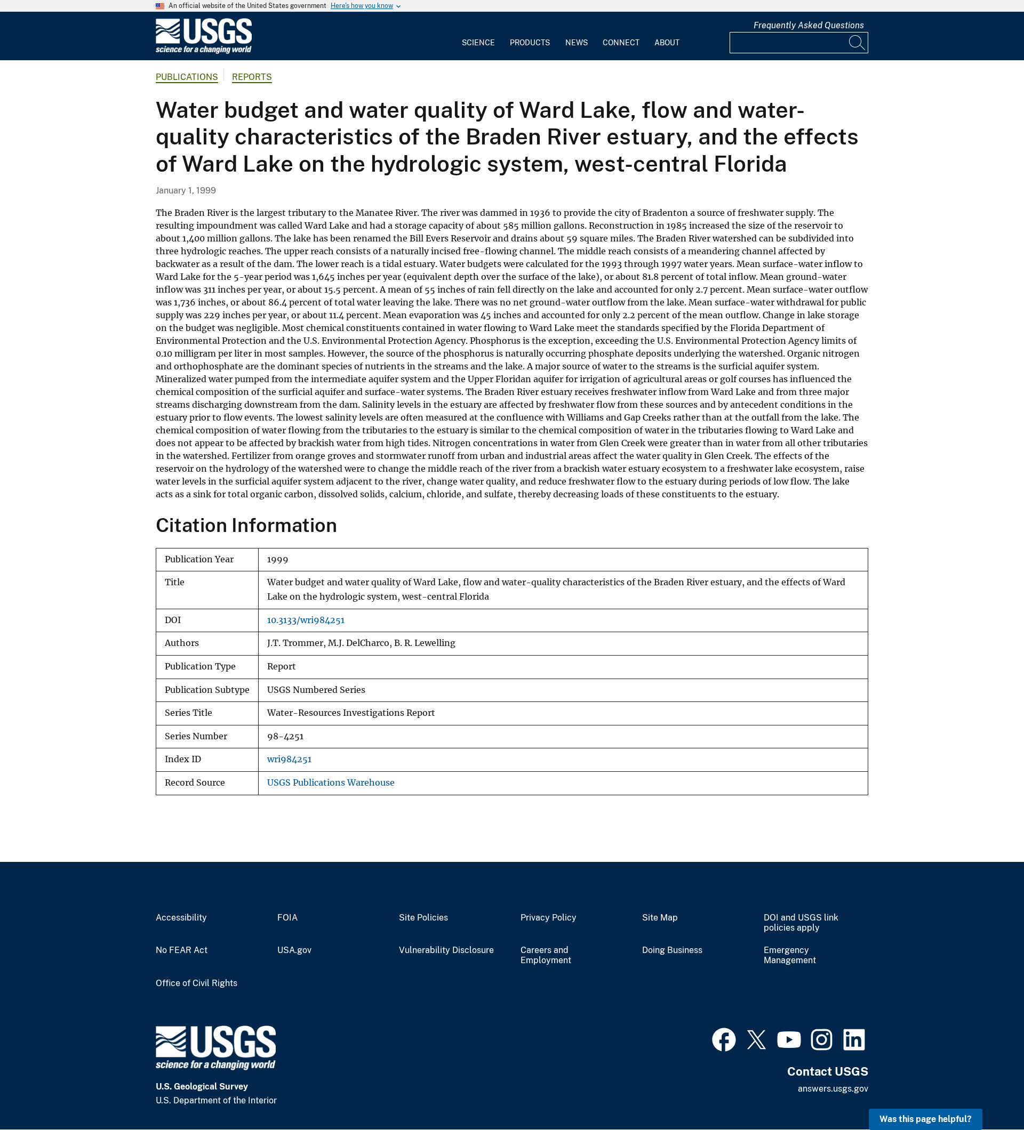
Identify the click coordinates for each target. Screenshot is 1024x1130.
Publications (187, 77)
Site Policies (423, 918)
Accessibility (181, 918)
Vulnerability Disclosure (446, 950)
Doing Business (672, 950)
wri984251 (289, 759)
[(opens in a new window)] (724, 1038)
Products (530, 42)
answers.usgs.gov (833, 1089)
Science (478, 42)
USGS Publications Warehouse (331, 783)
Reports (252, 77)
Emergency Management (790, 955)
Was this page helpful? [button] (925, 1119)
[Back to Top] (985, 1091)
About (666, 42)
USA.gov (294, 950)
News (576, 42)
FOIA (287, 918)
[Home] (204, 51)
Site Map (660, 918)
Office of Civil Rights (196, 983)
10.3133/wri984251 (306, 620)
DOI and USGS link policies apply (801, 923)
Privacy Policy (549, 918)
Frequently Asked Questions (809, 25)
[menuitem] (478, 36)
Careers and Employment (546, 955)
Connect (621, 42)
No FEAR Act (181, 950)
